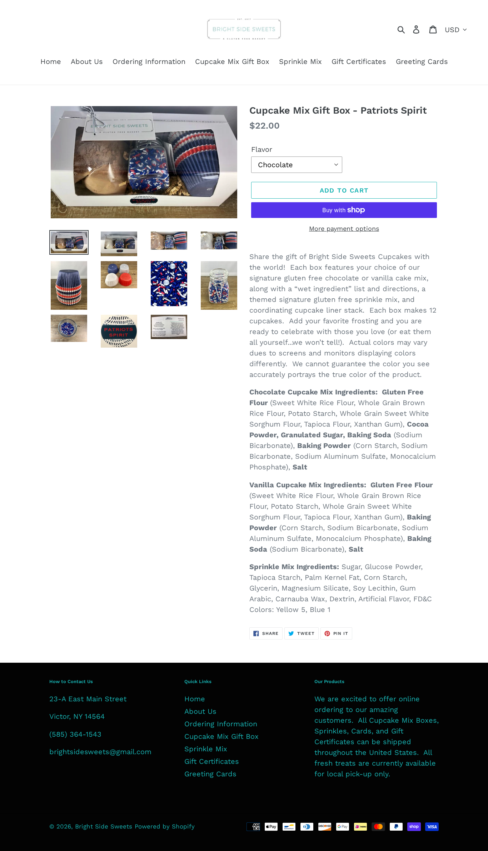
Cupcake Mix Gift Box (221, 736)
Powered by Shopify (165, 826)
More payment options (344, 228)
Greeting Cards (210, 774)
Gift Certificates (211, 761)
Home (194, 699)
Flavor (261, 149)
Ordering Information (220, 724)
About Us (200, 711)
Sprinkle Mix (205, 749)
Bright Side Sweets (103, 826)
